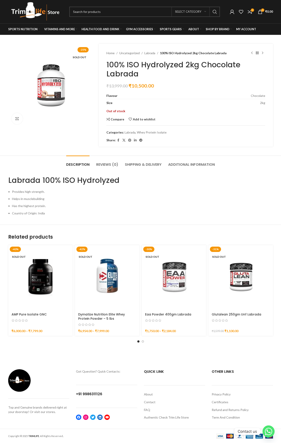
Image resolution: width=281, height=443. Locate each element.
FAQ (147, 410)
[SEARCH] (215, 12)
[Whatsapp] (269, 431)
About (148, 394)
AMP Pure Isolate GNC (29, 314)
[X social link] (124, 140)
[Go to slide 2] (143, 341)
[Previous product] (252, 53)
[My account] (232, 11)
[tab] (78, 162)
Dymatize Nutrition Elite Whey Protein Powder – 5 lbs (101, 316)
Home (110, 53)
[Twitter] (93, 417)
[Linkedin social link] (135, 140)
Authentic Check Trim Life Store (166, 417)
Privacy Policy (221, 394)
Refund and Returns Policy (230, 410)
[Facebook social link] (118, 140)
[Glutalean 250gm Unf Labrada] (240, 277)
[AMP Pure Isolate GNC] (40, 277)
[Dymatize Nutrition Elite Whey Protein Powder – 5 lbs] (107, 277)
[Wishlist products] (241, 11)
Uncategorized (129, 53)
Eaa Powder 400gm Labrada (168, 314)
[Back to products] (257, 53)
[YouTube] (107, 417)
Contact (149, 402)
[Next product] (262, 53)
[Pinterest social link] (130, 140)
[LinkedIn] (100, 417)
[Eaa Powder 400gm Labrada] (174, 277)
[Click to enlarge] (17, 118)
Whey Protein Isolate (152, 132)
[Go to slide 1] (138, 341)
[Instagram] (85, 417)
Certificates (220, 402)
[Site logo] (35, 11)
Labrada (149, 53)
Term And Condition (226, 417)
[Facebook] (78, 417)
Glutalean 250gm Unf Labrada (236, 314)
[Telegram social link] (141, 140)
